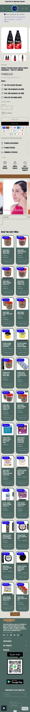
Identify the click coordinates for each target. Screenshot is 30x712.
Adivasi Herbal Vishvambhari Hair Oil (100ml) (7, 536)
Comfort (21, 14)
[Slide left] (2, 58)
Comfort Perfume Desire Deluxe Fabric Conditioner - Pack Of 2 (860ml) (15, 19)
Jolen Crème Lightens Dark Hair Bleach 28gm (7, 440)
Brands (14, 14)
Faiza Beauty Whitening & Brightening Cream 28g (21, 440)
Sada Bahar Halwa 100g (20, 312)
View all (15, 614)
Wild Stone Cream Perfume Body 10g (7, 568)
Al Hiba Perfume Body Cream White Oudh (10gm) (22, 473)
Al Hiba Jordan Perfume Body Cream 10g (7, 345)
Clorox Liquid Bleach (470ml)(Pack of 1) (7, 504)
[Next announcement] (27, 2)
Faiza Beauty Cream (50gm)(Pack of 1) (21, 504)
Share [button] (4, 157)
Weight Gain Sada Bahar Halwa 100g (6, 374)
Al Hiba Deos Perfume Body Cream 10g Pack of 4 (22, 375)
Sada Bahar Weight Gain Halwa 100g (6, 251)
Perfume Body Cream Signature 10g (22, 536)
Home (7, 14)
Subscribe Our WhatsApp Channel (11, 138)
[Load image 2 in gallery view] (15, 58)
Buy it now (15, 123)
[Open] (4, 708)
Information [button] (7, 641)
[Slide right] (28, 58)
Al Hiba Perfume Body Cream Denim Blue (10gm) (22, 569)
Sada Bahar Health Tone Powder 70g (20, 282)
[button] (3, 8)
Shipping (9, 77)
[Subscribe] (24, 694)
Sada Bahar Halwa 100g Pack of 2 (7, 313)
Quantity (3, 104)
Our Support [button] (7, 645)
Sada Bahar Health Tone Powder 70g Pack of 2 (6, 407)
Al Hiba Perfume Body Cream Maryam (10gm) (22, 345)
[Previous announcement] (3, 2)
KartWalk (9, 638)
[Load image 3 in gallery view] (22, 58)
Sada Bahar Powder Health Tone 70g (21, 251)
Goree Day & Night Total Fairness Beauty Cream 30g (7, 473)
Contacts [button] (6, 650)
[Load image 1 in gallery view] (7, 58)
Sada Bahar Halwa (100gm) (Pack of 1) (7, 282)
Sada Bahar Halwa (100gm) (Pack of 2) (21, 406)
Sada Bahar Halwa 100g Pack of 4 (22, 598)
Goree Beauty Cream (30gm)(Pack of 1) (7, 598)
